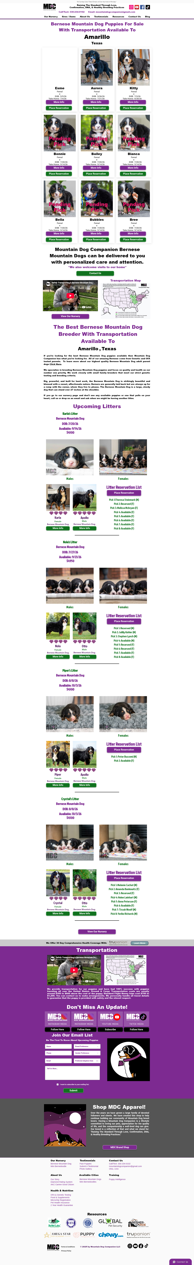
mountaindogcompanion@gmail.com (115, 12)
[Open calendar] (97, 1061)
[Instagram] (131, 7)
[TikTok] (148, 7)
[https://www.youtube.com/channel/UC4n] (137, 7)
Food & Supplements (60, 1197)
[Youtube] (135, 1246)
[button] (69, 16)
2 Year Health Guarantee (62, 1205)
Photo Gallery (86, 1169)
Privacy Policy (66, 1251)
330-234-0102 (124, 1164)
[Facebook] (142, 7)
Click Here (55, 364)
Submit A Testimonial (89, 1166)
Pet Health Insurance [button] (60, 1203)
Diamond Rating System (61, 1182)
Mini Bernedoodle (58, 1166)
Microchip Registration (61, 1200)
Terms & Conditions (68, 1247)
